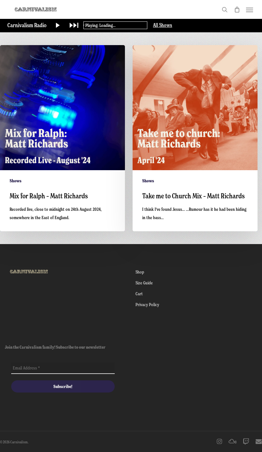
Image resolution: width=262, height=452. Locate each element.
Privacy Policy (147, 304)
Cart (139, 293)
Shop (139, 271)
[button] (249, 9)
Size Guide (144, 282)
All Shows (162, 25)
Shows (15, 181)
